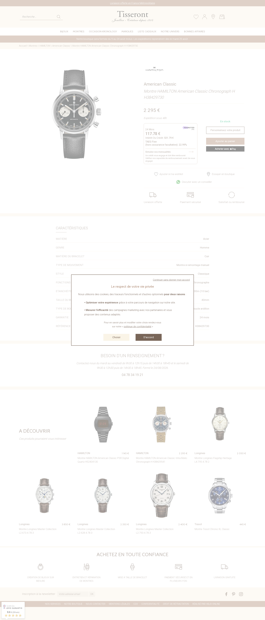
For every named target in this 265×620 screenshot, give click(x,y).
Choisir (116, 337)
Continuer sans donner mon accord (171, 279)
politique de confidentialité (137, 326)
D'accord (149, 337)
